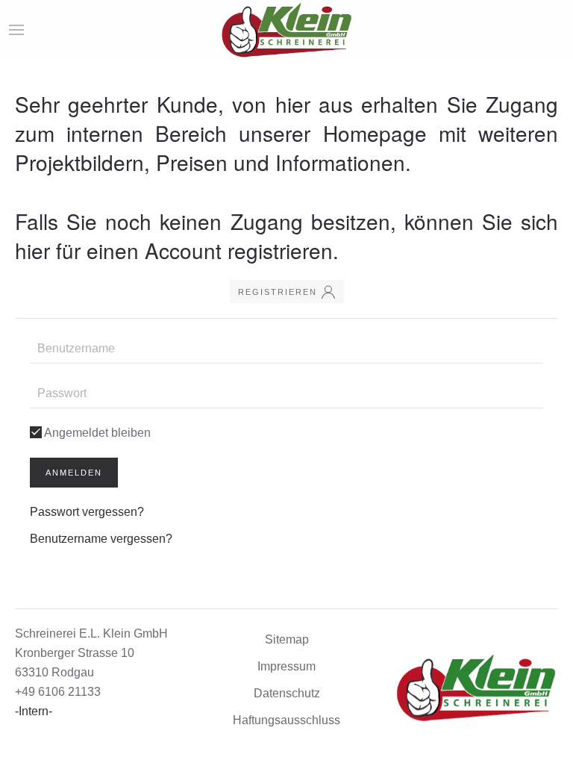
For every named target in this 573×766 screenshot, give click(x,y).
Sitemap (287, 639)
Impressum (286, 666)
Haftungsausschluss (286, 720)
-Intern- (33, 711)
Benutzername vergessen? (101, 538)
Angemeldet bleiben (96, 432)
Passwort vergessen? (87, 511)
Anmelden (74, 472)
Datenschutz (287, 693)
